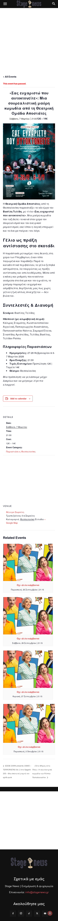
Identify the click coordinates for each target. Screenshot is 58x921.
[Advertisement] (29, 39)
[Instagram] (21, 913)
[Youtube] (45, 914)
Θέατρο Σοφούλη (15, 512)
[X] (37, 914)
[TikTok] (29, 914)
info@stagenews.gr (37, 892)
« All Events (9, 76)
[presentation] (28, 562)
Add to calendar (18, 398)
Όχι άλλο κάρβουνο (28, 585)
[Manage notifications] (50, 913)
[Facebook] (13, 914)
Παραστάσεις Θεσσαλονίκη (20, 451)
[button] (5, 4)
